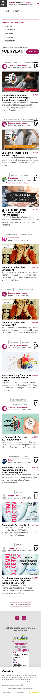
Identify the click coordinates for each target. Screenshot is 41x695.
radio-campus (11, 234)
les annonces (7, 33)
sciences (26, 457)
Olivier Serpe (13, 178)
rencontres (14, 457)
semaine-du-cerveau (12, 62)
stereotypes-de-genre (24, 289)
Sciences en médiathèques (18, 183)
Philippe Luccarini (15, 495)
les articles (7, 26)
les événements (8, 30)
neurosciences (29, 120)
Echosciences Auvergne (17, 65)
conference (29, 62)
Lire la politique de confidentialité (12, 685)
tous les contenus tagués (13, 22)
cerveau (14, 175)
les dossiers (7, 37)
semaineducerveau (19, 400)
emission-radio (26, 234)
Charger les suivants (20, 604)
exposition (14, 342)
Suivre (32, 51)
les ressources (8, 41)
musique (24, 175)
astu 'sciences (13, 238)
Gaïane (10, 460)
